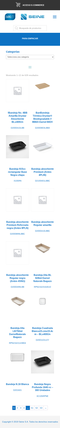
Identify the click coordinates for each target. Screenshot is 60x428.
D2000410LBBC (42, 226)
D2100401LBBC (42, 175)
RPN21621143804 (17, 335)
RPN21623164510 (42, 281)
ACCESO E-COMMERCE (33, 5)
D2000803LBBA (42, 120)
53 (41, 408)
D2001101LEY (42, 334)
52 (37, 408)
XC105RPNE (42, 390)
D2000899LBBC (17, 228)
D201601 (17, 387)
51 (32, 408)
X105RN (17, 175)
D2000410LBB (17, 120)
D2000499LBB (17, 281)
